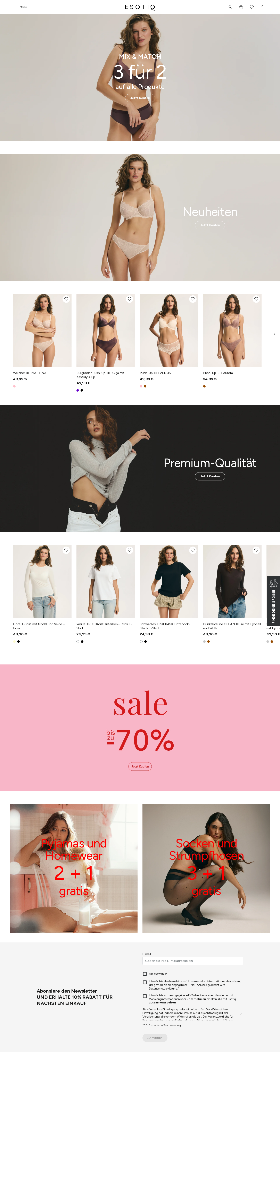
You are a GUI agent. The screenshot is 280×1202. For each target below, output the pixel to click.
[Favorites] (251, 7)
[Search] (230, 7)
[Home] (140, 7)
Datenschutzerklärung (163, 988)
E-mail (146, 954)
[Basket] (262, 7)
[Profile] (241, 7)
